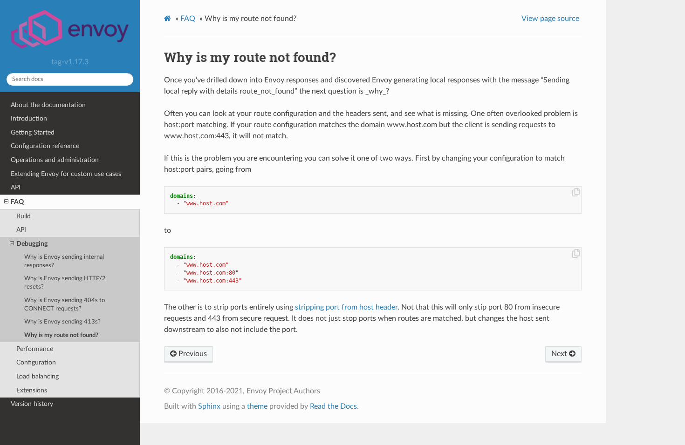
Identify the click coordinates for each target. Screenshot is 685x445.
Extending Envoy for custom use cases (66, 173)
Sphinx (209, 406)
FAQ (17, 201)
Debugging (32, 243)
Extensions (31, 390)
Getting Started (33, 132)
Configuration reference (45, 145)
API (16, 187)
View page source (550, 18)
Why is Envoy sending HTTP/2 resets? (65, 283)
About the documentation (48, 104)
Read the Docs (333, 406)
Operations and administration (55, 159)
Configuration (36, 362)
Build (23, 216)
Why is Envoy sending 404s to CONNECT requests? (64, 304)
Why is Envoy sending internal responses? (64, 261)
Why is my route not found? (61, 335)
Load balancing (37, 376)
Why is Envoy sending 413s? (62, 322)
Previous (192, 353)
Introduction (29, 118)
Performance (34, 348)
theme (257, 406)
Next (560, 353)
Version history (32, 403)
